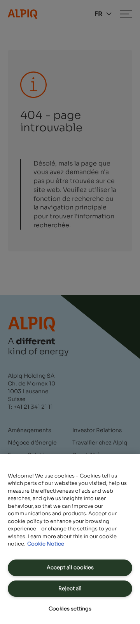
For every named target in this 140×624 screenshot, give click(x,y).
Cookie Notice (45, 543)
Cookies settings (70, 608)
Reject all (70, 588)
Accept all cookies (70, 567)
